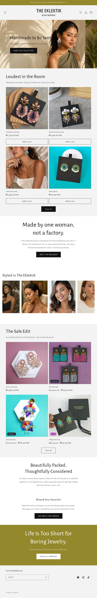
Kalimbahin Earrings (12, 132)
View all (48, 209)
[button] (5, 12)
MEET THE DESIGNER (48, 254)
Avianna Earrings (11, 387)
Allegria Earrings (54, 439)
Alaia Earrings (53, 387)
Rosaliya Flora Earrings (56, 132)
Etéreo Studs (53, 191)
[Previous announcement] (4, 2)
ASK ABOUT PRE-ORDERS (48, 516)
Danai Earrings (10, 439)
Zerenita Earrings (11, 191)
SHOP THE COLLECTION (24, 50)
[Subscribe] (45, 577)
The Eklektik (14, 592)
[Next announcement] (92, 2)
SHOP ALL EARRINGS (48, 556)
